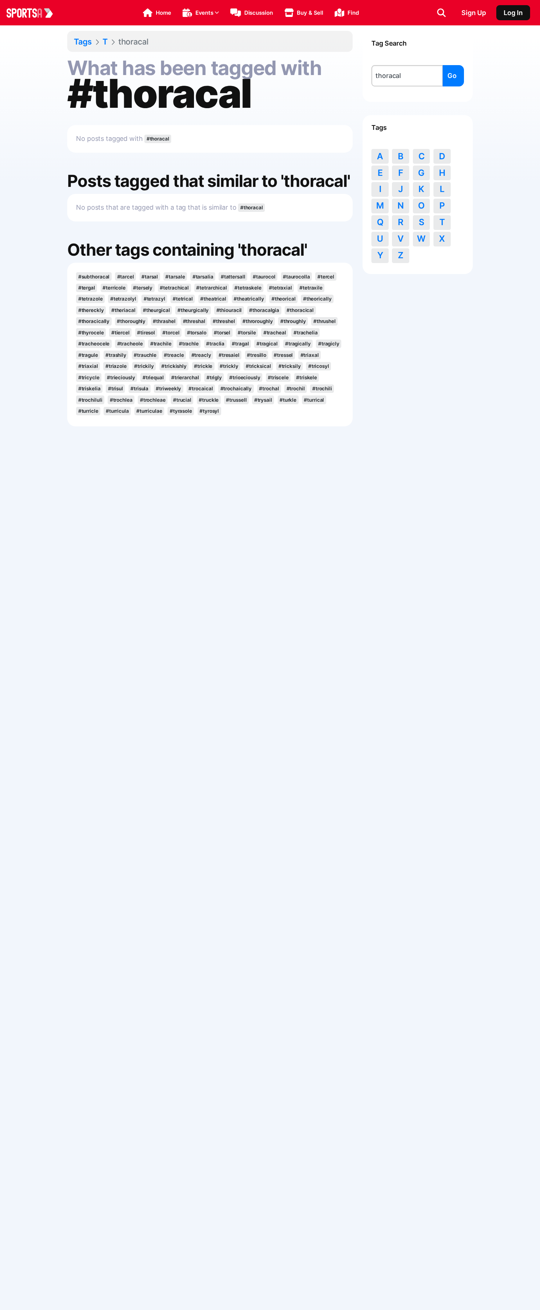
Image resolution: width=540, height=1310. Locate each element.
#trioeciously (244, 377)
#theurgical (156, 310)
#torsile (247, 333)
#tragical (267, 344)
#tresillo (256, 355)
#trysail (263, 400)
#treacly (201, 355)
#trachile (161, 344)
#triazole (116, 366)
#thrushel (324, 321)
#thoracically (94, 321)
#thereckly (91, 310)
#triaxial (88, 366)
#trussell (236, 400)
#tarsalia (202, 277)
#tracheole (130, 344)
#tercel (325, 277)
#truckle (209, 400)
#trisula (139, 388)
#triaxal (309, 355)
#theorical (283, 299)
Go (452, 75)
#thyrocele (91, 333)
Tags (83, 41)
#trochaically (236, 388)
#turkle (288, 400)
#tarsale (175, 277)
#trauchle (145, 355)
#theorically (317, 299)
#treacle (174, 355)
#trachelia (306, 333)
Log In (513, 13)
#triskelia (89, 388)
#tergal (86, 288)
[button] (157, 13)
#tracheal (274, 333)
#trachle (189, 344)
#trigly (214, 377)
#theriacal (123, 310)
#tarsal (149, 277)
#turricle (88, 411)
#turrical (314, 400)
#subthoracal (94, 277)
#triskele (306, 377)
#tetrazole (90, 299)
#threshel (224, 321)
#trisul (115, 388)
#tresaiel (229, 355)
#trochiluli (90, 400)
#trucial (182, 400)
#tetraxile (311, 288)
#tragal (240, 344)
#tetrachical (174, 288)
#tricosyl (318, 366)
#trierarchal (185, 377)
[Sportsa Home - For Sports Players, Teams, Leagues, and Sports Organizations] (34, 13)
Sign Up (473, 13)
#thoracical (300, 310)
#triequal (153, 377)
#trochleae (153, 400)
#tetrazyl (154, 299)
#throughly (293, 321)
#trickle (203, 366)
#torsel (222, 333)
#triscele (278, 377)
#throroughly (257, 321)
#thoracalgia (264, 310)
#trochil (296, 388)
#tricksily (289, 366)
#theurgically (193, 310)
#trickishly (174, 366)
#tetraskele (248, 288)
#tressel (283, 355)
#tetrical (183, 299)
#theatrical (213, 299)
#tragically (298, 344)
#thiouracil (229, 310)
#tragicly (328, 344)
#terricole (114, 288)
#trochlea (121, 400)
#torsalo (196, 333)
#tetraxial (280, 288)
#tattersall (233, 277)
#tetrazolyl (123, 299)
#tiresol (146, 333)
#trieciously (121, 377)
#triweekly (168, 388)
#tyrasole (181, 411)
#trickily (144, 366)
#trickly (229, 366)
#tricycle (89, 377)
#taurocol (264, 277)
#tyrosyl (209, 411)
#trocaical (200, 388)
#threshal (194, 321)
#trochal (269, 388)
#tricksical (258, 366)
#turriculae (149, 411)
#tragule (88, 355)
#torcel (170, 333)
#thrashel (164, 321)
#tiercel (120, 333)
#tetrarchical (211, 288)
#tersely (142, 288)
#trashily (115, 355)
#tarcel (125, 277)
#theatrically (249, 299)
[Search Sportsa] (441, 13)
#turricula (117, 411)
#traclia (215, 344)
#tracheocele (94, 344)
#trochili (322, 388)
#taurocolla (296, 277)
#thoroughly (131, 321)
